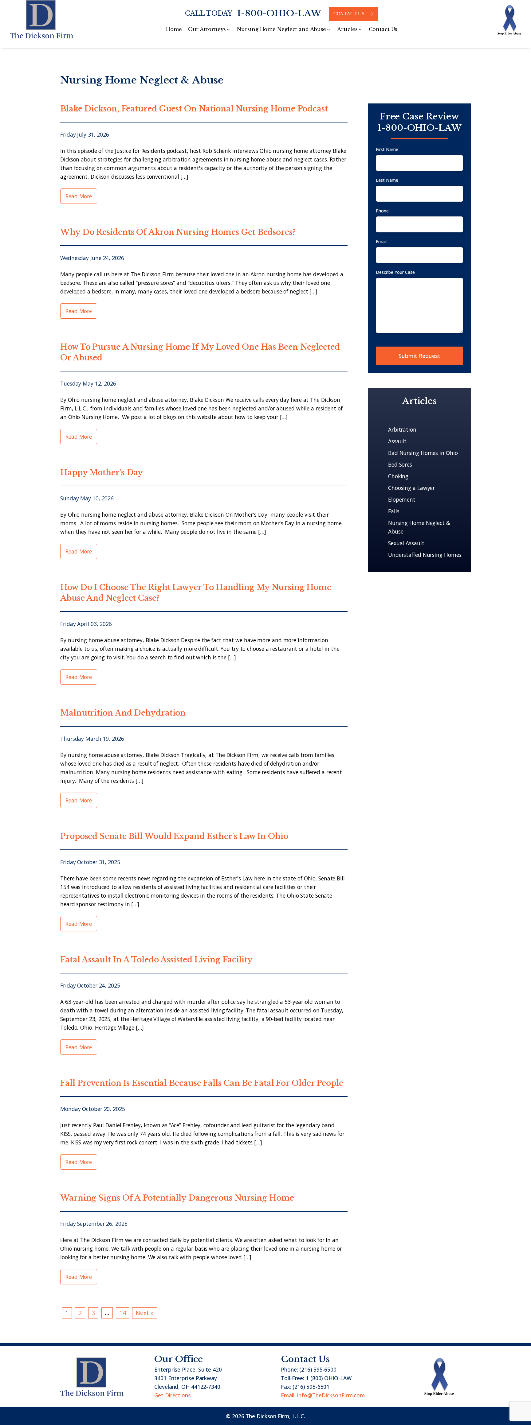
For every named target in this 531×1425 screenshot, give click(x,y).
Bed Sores (400, 464)
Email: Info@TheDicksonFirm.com (323, 1395)
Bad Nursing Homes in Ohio (423, 452)
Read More (78, 196)
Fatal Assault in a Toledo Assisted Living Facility (156, 960)
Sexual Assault (406, 543)
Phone (382, 211)
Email (381, 241)
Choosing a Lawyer (411, 487)
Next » (144, 1313)
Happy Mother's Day (101, 472)
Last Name (387, 180)
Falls (393, 511)
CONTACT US (348, 13)
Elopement (401, 499)
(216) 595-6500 (317, 1369)
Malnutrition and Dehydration (123, 713)
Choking (398, 476)
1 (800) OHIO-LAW (328, 1378)
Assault (397, 441)
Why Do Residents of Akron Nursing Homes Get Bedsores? (178, 232)
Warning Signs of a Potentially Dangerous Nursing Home (177, 1198)
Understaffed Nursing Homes (424, 554)
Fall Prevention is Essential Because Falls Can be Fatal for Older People (201, 1083)
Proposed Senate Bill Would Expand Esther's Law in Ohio (174, 836)
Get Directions (172, 1395)
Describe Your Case (395, 272)
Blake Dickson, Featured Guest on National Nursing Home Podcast (194, 109)
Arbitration (402, 429)
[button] (209, 29)
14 (122, 1313)
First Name (387, 149)
